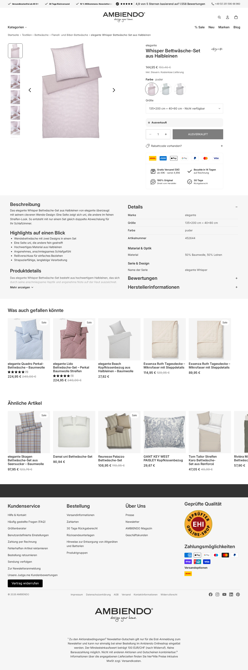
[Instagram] (217, 594)
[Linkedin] (231, 594)
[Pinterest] (238, 594)
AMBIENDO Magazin (139, 528)
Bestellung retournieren (22, 555)
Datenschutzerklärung (98, 594)
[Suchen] (219, 17)
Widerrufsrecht (169, 594)
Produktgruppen (77, 552)
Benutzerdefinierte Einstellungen (28, 535)
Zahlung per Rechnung (22, 541)
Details (135, 207)
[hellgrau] (180, 89)
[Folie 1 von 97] (15, 51)
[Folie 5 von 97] (15, 113)
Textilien (27, 34)
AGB (116, 594)
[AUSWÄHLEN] (43, 354)
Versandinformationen (80, 515)
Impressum (77, 594)
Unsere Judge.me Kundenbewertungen (33, 575)
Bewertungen (142, 278)
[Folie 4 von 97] (15, 97)
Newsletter (132, 521)
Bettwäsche (41, 34)
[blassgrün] (166, 89)
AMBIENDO (23, 594)
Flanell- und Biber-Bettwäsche (70, 34)
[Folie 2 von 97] (15, 66)
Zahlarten (73, 521)
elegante (151, 45)
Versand (126, 594)
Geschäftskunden (137, 535)
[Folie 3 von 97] (15, 82)
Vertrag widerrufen (25, 583)
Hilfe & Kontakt (17, 515)
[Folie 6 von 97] (15, 128)
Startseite (13, 34)
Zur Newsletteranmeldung (24, 568)
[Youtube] (224, 594)
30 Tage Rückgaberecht (82, 528)
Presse (130, 515)
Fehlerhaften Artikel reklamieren (28, 548)
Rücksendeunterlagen (80, 535)
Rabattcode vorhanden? (166, 145)
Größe (149, 100)
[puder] (152, 89)
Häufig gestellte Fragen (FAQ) (27, 521)
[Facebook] (210, 594)
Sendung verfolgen (20, 561)
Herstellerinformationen (153, 287)
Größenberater (17, 528)
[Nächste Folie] (115, 90)
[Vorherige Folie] (28, 90)
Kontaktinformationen (146, 594)
